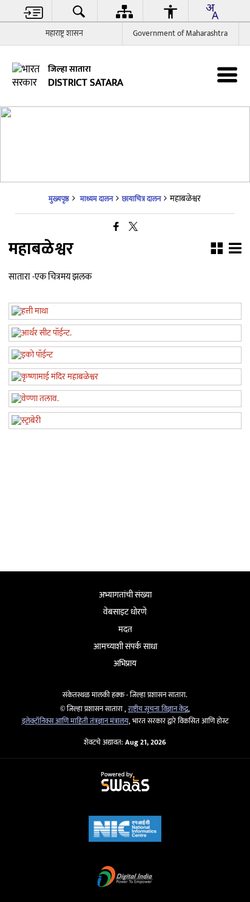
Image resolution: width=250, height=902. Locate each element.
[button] (216, 250)
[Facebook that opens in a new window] (116, 227)
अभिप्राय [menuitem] (125, 663)
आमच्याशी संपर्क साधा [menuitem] (125, 646)
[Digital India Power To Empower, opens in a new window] (125, 878)
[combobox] (212, 11)
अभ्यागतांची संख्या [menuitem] (125, 595)
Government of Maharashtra (180, 33)
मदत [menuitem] (125, 629)
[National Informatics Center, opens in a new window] (125, 830)
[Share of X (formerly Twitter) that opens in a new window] (133, 227)
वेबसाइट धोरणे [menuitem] (125, 612)
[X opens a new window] (130, 411)
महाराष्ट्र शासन (64, 33)
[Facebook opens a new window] (118, 411)
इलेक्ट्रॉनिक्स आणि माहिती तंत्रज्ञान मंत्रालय (75, 721)
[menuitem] (33, 11)
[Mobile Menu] (227, 74)
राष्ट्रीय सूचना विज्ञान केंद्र (158, 709)
